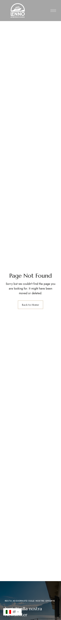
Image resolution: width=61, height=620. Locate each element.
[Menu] (53, 10)
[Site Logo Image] (18, 10)
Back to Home (30, 304)
